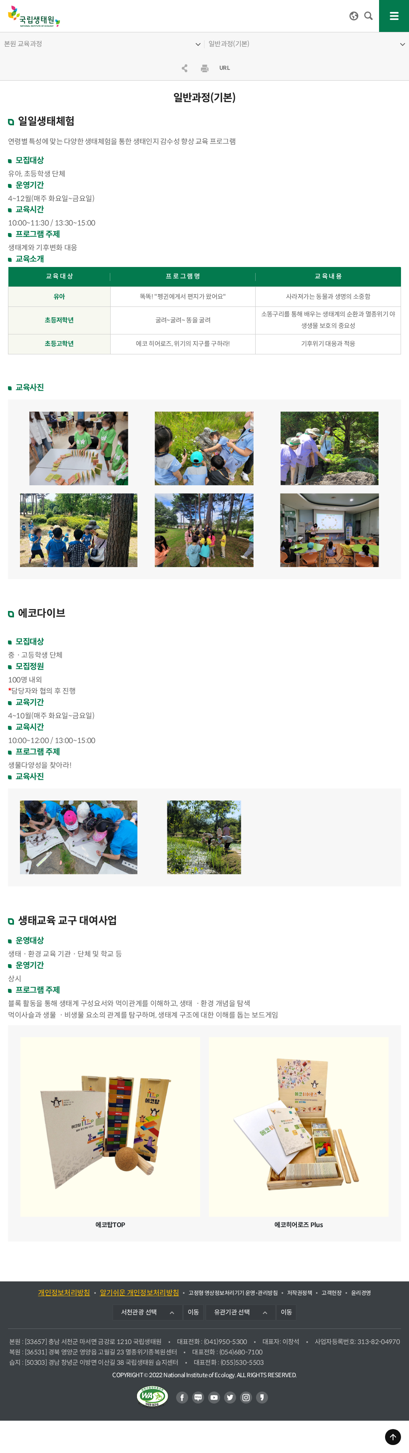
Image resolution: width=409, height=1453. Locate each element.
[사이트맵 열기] (394, 16)
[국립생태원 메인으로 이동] (34, 16)
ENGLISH (353, 16)
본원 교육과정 (23, 44)
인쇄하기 (204, 68)
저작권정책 (299, 1293)
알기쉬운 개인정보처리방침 (139, 1293)
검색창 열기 (368, 16)
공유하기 (185, 68)
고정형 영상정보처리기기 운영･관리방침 (233, 1293)
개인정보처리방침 (64, 1293)
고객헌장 (331, 1293)
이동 (193, 1312)
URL (224, 67)
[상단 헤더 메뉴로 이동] (393, 1437)
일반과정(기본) (229, 44)
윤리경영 (361, 1293)
